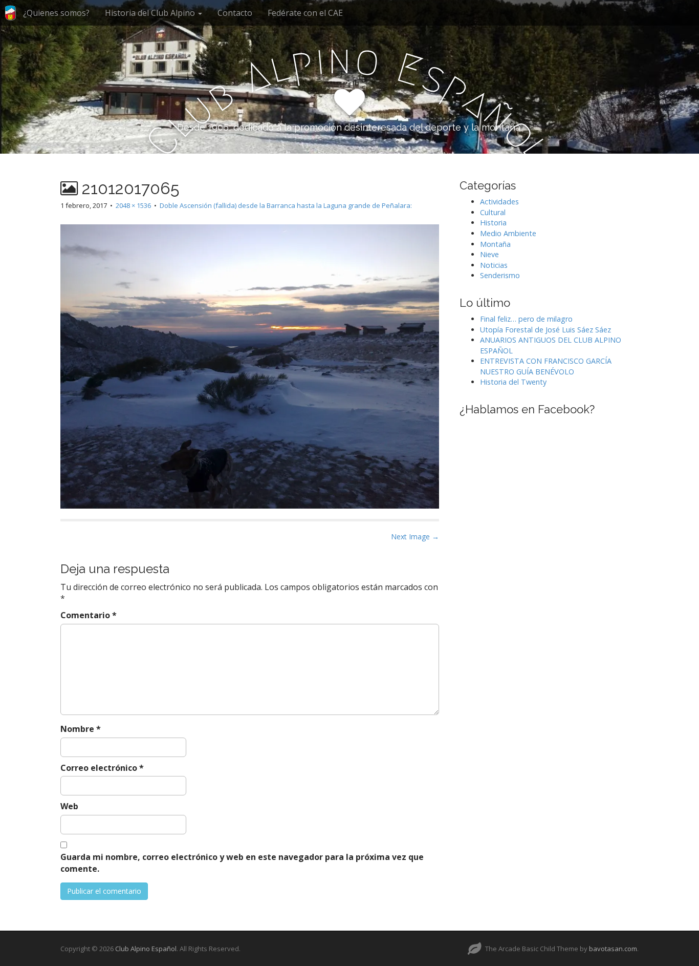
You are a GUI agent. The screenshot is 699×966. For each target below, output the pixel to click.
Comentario (88, 615)
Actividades (499, 201)
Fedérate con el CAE (305, 12)
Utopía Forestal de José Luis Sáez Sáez (545, 329)
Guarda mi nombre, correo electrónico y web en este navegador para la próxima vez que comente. (242, 862)
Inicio (10, 17)
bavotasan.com (613, 948)
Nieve (489, 254)
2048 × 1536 (133, 205)
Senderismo (500, 275)
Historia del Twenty (513, 382)
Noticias (494, 265)
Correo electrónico (102, 767)
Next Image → (415, 536)
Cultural (493, 212)
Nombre (80, 728)
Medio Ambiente (508, 233)
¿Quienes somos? (56, 12)
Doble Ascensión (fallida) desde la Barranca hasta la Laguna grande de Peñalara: (286, 205)
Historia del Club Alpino (151, 12)
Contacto (234, 12)
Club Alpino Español (146, 948)
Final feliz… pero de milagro (526, 319)
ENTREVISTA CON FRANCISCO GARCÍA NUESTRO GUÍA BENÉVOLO (545, 366)
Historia (493, 222)
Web (69, 806)
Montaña (495, 244)
